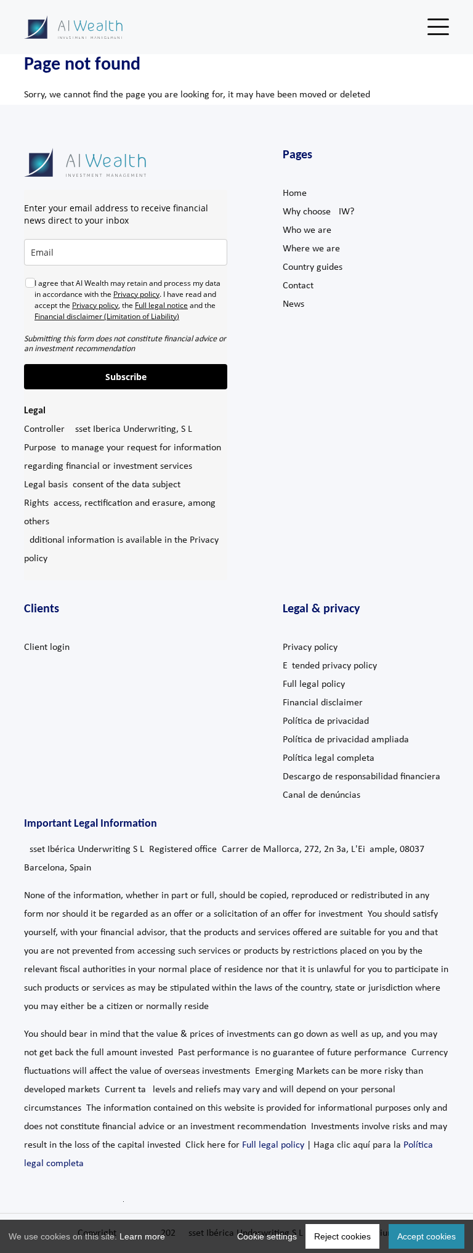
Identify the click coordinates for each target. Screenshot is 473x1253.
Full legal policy (314, 684)
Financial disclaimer (323, 703)
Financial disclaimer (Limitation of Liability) (106, 316)
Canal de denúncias (321, 795)
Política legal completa (328, 758)
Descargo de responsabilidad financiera (361, 777)
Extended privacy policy (330, 666)
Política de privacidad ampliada (346, 740)
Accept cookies (426, 1236)
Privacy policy (136, 294)
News (293, 304)
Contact (298, 286)
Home (295, 193)
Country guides (312, 267)
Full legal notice (161, 305)
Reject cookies (342, 1236)
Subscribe (126, 377)
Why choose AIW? (318, 212)
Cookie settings (267, 1236)
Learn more (142, 1236)
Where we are (311, 249)
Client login (47, 647)
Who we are (307, 230)
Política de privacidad (326, 721)
